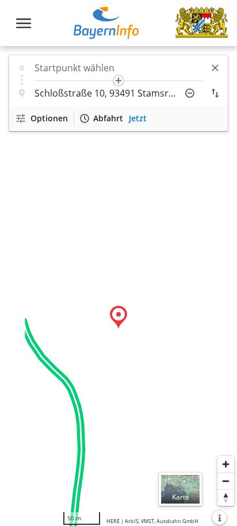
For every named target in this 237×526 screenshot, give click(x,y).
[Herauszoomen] (225, 481)
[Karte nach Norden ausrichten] (225, 497)
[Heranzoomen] (225, 464)
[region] (118, 286)
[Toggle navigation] (23, 23)
